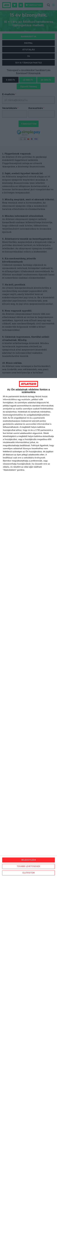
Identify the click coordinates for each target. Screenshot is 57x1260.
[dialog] (28, 819)
